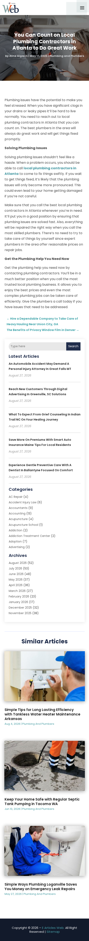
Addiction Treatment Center (29, 536)
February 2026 (19, 596)
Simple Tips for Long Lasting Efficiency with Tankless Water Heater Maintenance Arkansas (42, 714)
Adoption (15, 541)
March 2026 (17, 591)
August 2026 (18, 563)
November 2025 (20, 613)
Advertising (17, 547)
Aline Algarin (18, 56)
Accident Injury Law (22, 502)
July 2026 (15, 568)
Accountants (18, 508)
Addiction (15, 530)
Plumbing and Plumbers (66, 56)
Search (73, 346)
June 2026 (16, 574)
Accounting (17, 513)
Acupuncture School (23, 525)
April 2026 (16, 585)
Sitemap (53, 931)
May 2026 (16, 579)
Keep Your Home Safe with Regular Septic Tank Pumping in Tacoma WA (42, 801)
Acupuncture (18, 519)
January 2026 (18, 602)
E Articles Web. (53, 928)
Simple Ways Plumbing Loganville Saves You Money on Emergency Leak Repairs (41, 886)
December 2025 (20, 608)
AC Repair (16, 497)
